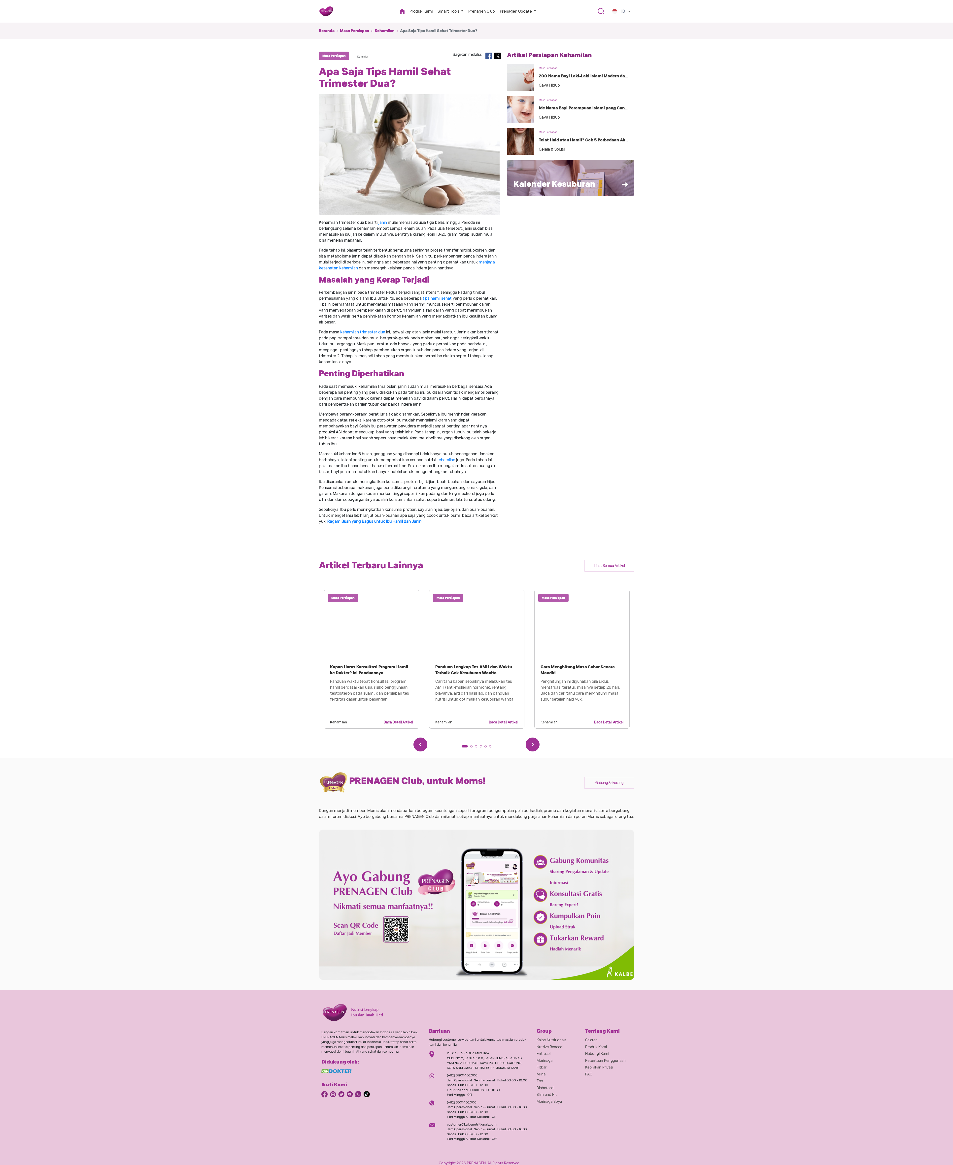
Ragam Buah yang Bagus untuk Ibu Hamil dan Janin (374, 521)
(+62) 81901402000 (462, 1075)
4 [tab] (482, 747)
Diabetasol (545, 1088)
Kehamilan (385, 31)
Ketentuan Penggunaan (605, 1060)
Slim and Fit (547, 1094)
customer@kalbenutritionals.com (472, 1124)
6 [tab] (491, 747)
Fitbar (541, 1067)
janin (382, 222)
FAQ (588, 1074)
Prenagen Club (481, 11)
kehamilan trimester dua (362, 332)
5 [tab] (487, 747)
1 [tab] (464, 747)
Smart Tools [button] (449, 11)
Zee (540, 1081)
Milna (541, 1074)
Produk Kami (421, 11)
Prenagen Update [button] (516, 11)
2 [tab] (473, 747)
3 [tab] (477, 747)
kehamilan (446, 459)
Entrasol (543, 1053)
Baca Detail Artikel (398, 722)
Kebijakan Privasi (599, 1067)
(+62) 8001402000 (461, 1102)
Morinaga (544, 1060)
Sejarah (591, 1040)
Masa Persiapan (354, 31)
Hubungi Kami (597, 1053)
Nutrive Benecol (550, 1047)
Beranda (327, 31)
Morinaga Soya (549, 1101)
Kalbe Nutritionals (551, 1040)
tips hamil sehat (437, 298)
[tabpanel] (371, 659)
